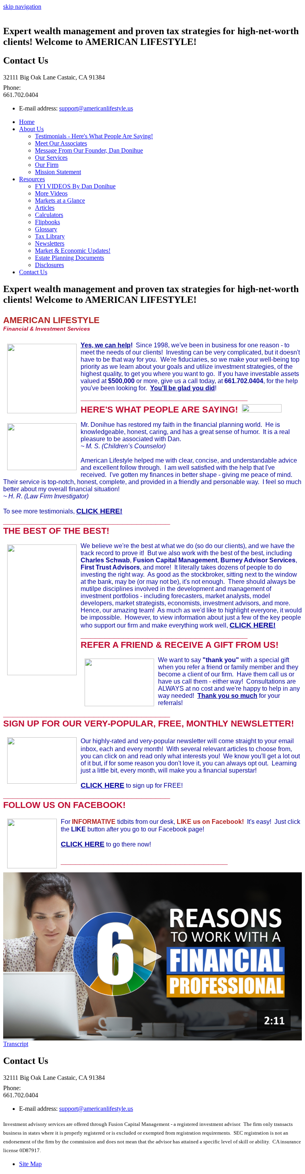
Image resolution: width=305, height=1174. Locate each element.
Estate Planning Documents (69, 257)
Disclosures (49, 265)
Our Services (51, 157)
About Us (31, 129)
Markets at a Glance (60, 200)
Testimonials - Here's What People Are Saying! (94, 136)
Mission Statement (58, 172)
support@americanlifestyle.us (96, 108)
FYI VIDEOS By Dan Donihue (75, 186)
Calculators (49, 214)
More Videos (51, 193)
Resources (32, 179)
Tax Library (50, 236)
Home (27, 121)
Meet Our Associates (61, 143)
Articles (44, 207)
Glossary (46, 229)
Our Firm (46, 164)
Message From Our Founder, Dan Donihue (89, 150)
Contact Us (33, 272)
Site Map (30, 1163)
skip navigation (22, 6)
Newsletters (49, 243)
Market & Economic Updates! (72, 250)
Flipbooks (47, 222)
